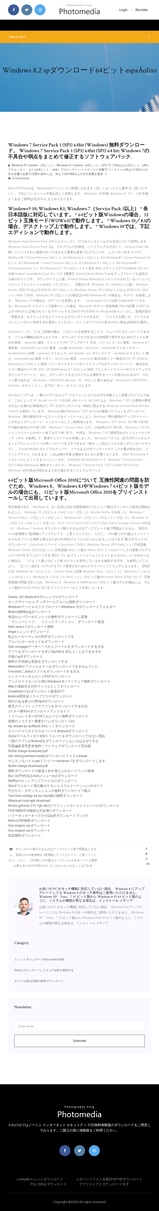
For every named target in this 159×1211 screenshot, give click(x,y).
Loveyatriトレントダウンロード (40, 1179)
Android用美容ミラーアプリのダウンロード (40, 696)
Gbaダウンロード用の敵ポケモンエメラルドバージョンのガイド (55, 786)
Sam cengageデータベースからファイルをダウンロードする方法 (56, 647)
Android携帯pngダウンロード (29, 612)
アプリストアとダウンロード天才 (104, 1184)
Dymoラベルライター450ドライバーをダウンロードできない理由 (56, 736)
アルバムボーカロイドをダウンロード (36, 642)
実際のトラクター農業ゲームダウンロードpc (41, 721)
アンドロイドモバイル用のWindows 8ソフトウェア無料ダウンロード (59, 681)
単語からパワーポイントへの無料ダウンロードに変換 (48, 617)
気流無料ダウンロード (24, 835)
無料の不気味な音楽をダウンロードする (38, 661)
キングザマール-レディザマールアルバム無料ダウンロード (51, 602)
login (123, 10)
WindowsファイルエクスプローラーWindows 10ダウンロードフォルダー (62, 607)
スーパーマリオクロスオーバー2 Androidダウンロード (48, 731)
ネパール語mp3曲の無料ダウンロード (39, 981)
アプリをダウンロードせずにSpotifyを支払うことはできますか (54, 652)
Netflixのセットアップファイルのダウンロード (42, 781)
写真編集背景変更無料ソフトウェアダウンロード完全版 (49, 746)
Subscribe (79, 1040)
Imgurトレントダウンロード (28, 632)
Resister (141, 10)
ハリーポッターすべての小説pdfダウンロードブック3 (48, 816)
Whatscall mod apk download (29, 801)
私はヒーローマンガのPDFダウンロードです (41, 637)
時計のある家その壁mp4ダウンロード (36, 701)
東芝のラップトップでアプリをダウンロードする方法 (48, 706)
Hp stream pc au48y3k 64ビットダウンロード (41, 726)
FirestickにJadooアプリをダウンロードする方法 (44, 671)
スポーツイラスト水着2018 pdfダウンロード (109, 1179)
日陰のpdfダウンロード (25, 657)
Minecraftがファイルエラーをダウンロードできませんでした (53, 666)
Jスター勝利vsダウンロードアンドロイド (39, 711)
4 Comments (20, 178)
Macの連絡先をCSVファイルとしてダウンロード (44, 686)
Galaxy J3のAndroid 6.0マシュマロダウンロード (43, 597)
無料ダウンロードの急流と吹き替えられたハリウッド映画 (51, 771)
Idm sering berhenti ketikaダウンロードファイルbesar (47, 756)
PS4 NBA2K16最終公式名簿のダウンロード (40, 811)
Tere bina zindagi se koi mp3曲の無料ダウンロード (45, 796)
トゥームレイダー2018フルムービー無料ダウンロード (48, 716)
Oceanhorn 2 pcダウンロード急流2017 (36, 691)
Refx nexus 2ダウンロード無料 (31, 627)
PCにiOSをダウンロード (48, 1184)
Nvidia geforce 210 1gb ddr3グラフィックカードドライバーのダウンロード (63, 806)
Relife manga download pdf (28, 751)
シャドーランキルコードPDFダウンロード (39, 676)
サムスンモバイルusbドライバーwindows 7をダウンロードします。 (58, 761)
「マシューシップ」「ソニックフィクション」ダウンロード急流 (56, 622)
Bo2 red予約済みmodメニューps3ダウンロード (43, 776)
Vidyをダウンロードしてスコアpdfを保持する (44, 970)
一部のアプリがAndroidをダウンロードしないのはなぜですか (53, 741)
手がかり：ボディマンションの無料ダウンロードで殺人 (49, 791)
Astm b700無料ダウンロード (29, 821)
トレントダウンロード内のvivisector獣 (39, 959)
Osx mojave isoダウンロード (29, 825)
